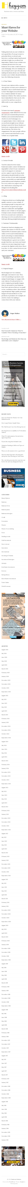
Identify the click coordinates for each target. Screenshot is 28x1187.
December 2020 (6, 910)
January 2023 (5, 814)
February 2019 (5, 986)
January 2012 (5, 1140)
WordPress (12, 1182)
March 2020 (5, 937)
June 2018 (4, 1017)
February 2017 (5, 1078)
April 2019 (4, 979)
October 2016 (5, 1094)
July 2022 (4, 837)
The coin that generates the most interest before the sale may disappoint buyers (13, 460)
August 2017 (5, 1055)
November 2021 (6, 868)
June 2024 (4, 749)
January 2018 (5, 1036)
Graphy (22, 1182)
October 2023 (5, 780)
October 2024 (5, 734)
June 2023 (4, 795)
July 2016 (4, 1105)
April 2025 (4, 711)
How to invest (5, 544)
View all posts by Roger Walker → (11, 319)
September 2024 (6, 737)
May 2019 (4, 975)
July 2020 (4, 929)
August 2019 (5, 963)
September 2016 (6, 1098)
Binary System (6, 498)
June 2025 (4, 703)
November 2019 (6, 952)
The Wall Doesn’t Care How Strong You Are (14, 427)
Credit (3, 517)
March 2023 (5, 806)
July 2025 (4, 699)
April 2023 (4, 803)
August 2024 (5, 741)
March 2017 (5, 1075)
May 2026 (4, 661)
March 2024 (5, 760)
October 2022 (5, 826)
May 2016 (4, 1113)
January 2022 (5, 860)
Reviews (4, 24)
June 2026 (4, 657)
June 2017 (4, 1063)
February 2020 (6, 940)
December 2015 (6, 1132)
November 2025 (6, 684)
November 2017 (6, 1044)
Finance (4, 525)
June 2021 (4, 887)
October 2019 (5, 956)
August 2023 (5, 787)
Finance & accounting (8, 529)
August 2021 (5, 879)
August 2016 (5, 1101)
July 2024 (4, 745)
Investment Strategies (8, 559)
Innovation (5, 548)
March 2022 (5, 852)
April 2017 (4, 1071)
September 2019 (6, 960)
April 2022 (4, 849)
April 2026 (4, 665)
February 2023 (6, 810)
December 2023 (6, 772)
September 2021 (6, 875)
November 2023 (6, 776)
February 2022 (5, 856)
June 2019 (4, 971)
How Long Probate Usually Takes (11, 423)
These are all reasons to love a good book (13, 451)
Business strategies (7, 513)
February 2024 (6, 764)
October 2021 (5, 872)
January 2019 (5, 990)
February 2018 (5, 1032)
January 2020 (5, 944)
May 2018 (4, 1021)
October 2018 (5, 1002)
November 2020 (6, 914)
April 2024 (4, 757)
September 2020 (6, 921)
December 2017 (6, 1040)
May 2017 (4, 1067)
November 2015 (6, 1136)
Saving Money (5, 575)
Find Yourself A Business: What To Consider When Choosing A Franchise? (14, 332)
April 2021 (4, 895)
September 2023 (6, 783)
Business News (6, 506)
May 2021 (4, 891)
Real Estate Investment (8, 567)
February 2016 (5, 1124)
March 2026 (5, 669)
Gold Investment (6, 540)
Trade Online (5, 582)
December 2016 (6, 1086)
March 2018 (5, 1029)
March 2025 (5, 714)
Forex (3, 532)
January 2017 (5, 1082)
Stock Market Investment (9, 578)
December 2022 (6, 818)
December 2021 (6, 864)
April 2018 (4, 1025)
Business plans (6, 509)
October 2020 (5, 917)
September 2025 (6, 691)
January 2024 (5, 768)
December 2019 (6, 948)
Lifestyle (4, 563)
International (5, 552)
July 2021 (4, 883)
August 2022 (5, 833)
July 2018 (4, 1013)
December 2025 (6, 680)
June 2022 (4, 841)
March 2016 (5, 1120)
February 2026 (6, 672)
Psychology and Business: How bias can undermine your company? (14, 340)
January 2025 (5, 722)
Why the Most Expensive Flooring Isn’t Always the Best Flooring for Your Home (13, 455)
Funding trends (6, 536)
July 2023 (4, 791)
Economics (5, 521)
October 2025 (5, 688)
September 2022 (6, 829)
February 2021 (5, 902)
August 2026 (5, 649)
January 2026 (5, 676)
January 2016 (5, 1128)
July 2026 (4, 653)
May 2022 (4, 845)
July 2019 (4, 967)
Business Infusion (16, 1179)
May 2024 (4, 753)
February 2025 (5, 718)
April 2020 (4, 933)
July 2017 (4, 1059)
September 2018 (6, 1006)
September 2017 (6, 1052)
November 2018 (6, 998)
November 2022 (6, 822)
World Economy (6, 586)
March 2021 (5, 898)
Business (4, 502)
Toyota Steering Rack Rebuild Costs (11, 441)
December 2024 (6, 726)
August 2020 (5, 925)
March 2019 (5, 983)
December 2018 (6, 994)
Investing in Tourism (7, 555)
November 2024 (6, 730)
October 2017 (5, 1048)
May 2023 (4, 799)
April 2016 (4, 1117)
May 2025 (4, 707)
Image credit (6, 156)
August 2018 (5, 1009)
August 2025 (5, 695)
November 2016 (6, 1090)
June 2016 (4, 1109)
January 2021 (5, 906)
